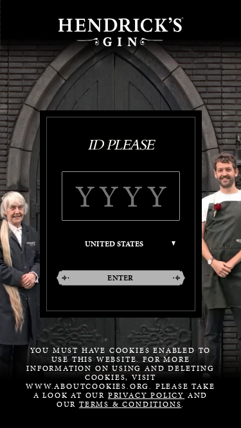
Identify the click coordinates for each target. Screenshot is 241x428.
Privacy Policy (146, 395)
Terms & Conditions (130, 404)
